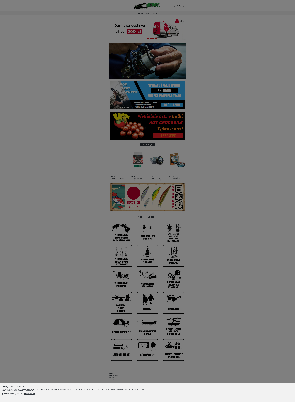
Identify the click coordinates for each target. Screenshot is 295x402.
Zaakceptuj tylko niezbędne (9, 393)
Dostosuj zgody (20, 393)
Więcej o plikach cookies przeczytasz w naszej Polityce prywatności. (17, 390)
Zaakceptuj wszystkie (29, 393)
